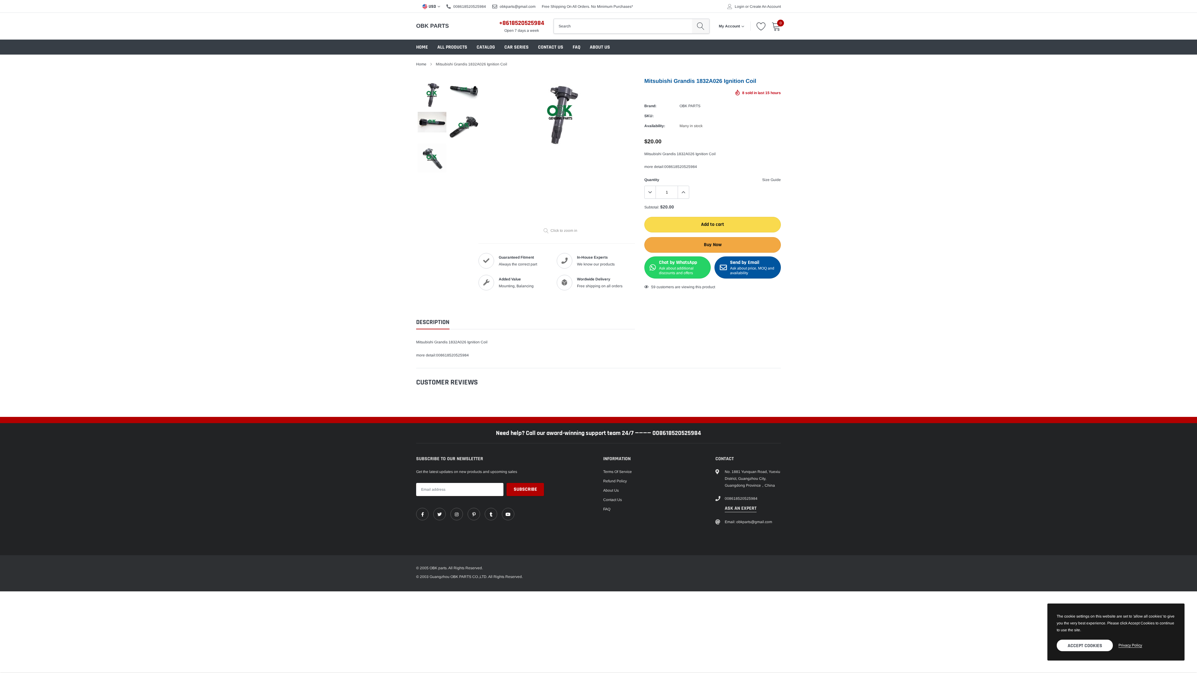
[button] (746, 279)
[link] (475, 356)
